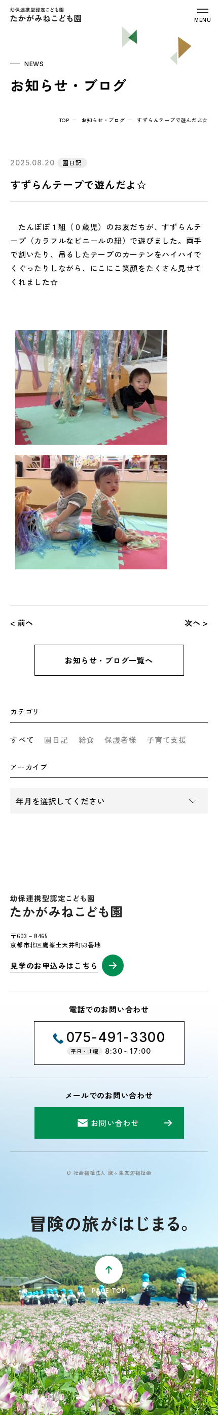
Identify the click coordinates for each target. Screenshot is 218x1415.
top (64, 120)
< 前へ (21, 622)
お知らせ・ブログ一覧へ (109, 660)
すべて (22, 739)
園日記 (56, 739)
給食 (87, 739)
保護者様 (120, 739)
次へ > (196, 622)
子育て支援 (167, 739)
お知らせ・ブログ (103, 120)
